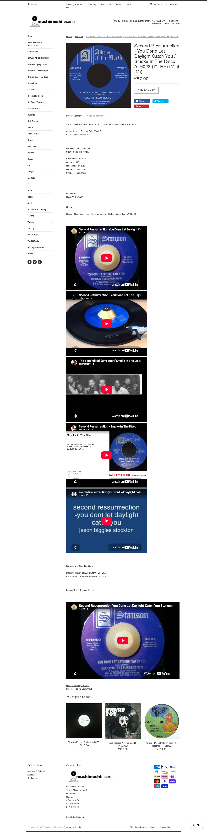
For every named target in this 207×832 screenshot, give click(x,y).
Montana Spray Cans (40, 64)
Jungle (30, 171)
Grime (30, 140)
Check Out (175, 4)
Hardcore (40, 146)
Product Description (75, 115)
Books (30, 253)
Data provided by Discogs (77, 685)
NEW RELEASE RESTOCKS (34, 44)
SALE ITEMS (40, 51)
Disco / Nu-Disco (35, 95)
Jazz (29, 165)
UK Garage (32, 234)
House (40, 158)
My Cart (158, 4)
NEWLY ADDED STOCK (38, 57)
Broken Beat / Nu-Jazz (37, 76)
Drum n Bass (33, 108)
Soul (29, 203)
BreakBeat (32, 83)
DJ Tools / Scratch (35, 102)
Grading (92, 4)
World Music (33, 240)
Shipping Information (96, 115)
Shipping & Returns (74, 4)
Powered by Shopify (72, 827)
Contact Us (106, 4)
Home (30, 36)
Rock (29, 190)
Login (118, 4)
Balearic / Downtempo (37, 70)
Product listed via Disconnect (79, 688)
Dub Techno (32, 121)
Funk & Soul (32, 133)
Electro (30, 127)
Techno (30, 215)
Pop (29, 184)
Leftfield (31, 177)
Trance (40, 222)
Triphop (30, 228)
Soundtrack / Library (36, 209)
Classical (31, 89)
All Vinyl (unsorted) (36, 247)
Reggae (40, 196)
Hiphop (30, 152)
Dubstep (31, 114)
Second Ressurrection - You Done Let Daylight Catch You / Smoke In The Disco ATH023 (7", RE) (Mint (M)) (132, 36)
